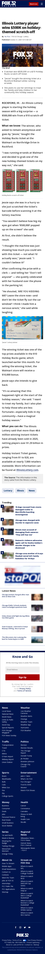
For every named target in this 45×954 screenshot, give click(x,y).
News (32, 490)
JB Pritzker (25, 758)
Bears (4, 776)
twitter (25, 927)
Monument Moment (6, 850)
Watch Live (33, 4)
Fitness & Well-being (26, 815)
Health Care (25, 819)
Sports (5, 772)
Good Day (6, 725)
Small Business (8, 823)
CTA (3, 751)
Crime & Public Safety (7, 721)
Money (5, 802)
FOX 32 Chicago (17, 37)
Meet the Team (8, 878)
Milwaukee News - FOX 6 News (28, 839)
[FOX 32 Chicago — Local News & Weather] (9, 4)
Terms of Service (24, 691)
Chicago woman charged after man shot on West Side (15, 596)
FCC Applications (8, 889)
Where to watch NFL (27, 867)
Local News (6, 711)
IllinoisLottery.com (27, 470)
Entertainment (29, 772)
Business (5, 805)
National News (7, 714)
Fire (3, 790)
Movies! (24, 787)
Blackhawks (6, 779)
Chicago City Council (25, 765)
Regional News (25, 833)
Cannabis (24, 811)
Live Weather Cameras (26, 712)
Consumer (6, 808)
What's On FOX (26, 779)
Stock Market (7, 826)
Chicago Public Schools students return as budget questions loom (14, 606)
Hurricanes (25, 727)
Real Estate (6, 820)
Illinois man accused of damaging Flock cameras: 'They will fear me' (26, 532)
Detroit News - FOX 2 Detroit (26, 844)
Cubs (4, 784)
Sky (3, 793)
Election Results (27, 748)
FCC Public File (7, 886)
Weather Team (26, 722)
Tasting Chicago (8, 846)
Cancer (23, 805)
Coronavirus (25, 808)
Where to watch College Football (27, 872)
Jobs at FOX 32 (7, 880)
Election (24, 745)
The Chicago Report (25, 752)
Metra (4, 753)
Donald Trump (26, 756)
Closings (24, 719)
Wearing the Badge (6, 842)
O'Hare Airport (7, 756)
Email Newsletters (9, 869)
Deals (4, 811)
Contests (5, 875)
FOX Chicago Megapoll (7, 731)
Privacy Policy (25, 688)
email (29, 927)
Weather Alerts (26, 716)
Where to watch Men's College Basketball (27, 895)
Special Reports (8, 727)
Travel (4, 748)
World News (6, 717)
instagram (20, 927)
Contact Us (6, 872)
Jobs (3, 814)
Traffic (5, 741)
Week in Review (8, 838)
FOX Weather (26, 730)
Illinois (20, 490)
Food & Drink (26, 784)
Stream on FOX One (26, 861)
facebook (16, 927)
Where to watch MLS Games (27, 914)
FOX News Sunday (9, 735)
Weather (25, 707)
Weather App (26, 725)
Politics (25, 741)
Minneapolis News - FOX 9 (28, 849)
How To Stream (8, 863)
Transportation (8, 745)
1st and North (7, 835)
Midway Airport (8, 759)
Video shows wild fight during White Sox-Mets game (16, 617)
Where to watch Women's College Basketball (27, 902)
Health (24, 802)
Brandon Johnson (27, 761)
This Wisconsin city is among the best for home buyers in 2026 (14, 638)
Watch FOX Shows (28, 790)
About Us (7, 860)
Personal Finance (8, 817)
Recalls (23, 822)
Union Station (7, 762)
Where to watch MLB (27, 877)
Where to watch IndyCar (27, 889)
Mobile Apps (7, 866)
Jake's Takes (25, 776)
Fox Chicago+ (26, 782)
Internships (6, 883)
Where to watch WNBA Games (27, 909)
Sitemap (5, 892)
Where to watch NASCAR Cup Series (27, 883)
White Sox (6, 787)
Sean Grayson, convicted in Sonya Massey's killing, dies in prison (15, 627)
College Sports (7, 796)
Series (5, 831)
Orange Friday (7, 854)
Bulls (4, 782)
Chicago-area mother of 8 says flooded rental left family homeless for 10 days (29, 556)
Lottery (26, 37)
